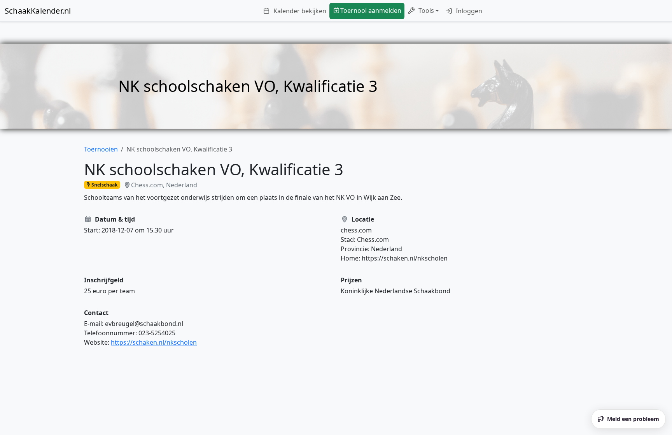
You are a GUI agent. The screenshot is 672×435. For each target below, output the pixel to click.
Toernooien (101, 149)
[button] (423, 11)
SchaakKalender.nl (38, 10)
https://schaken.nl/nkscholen (154, 342)
